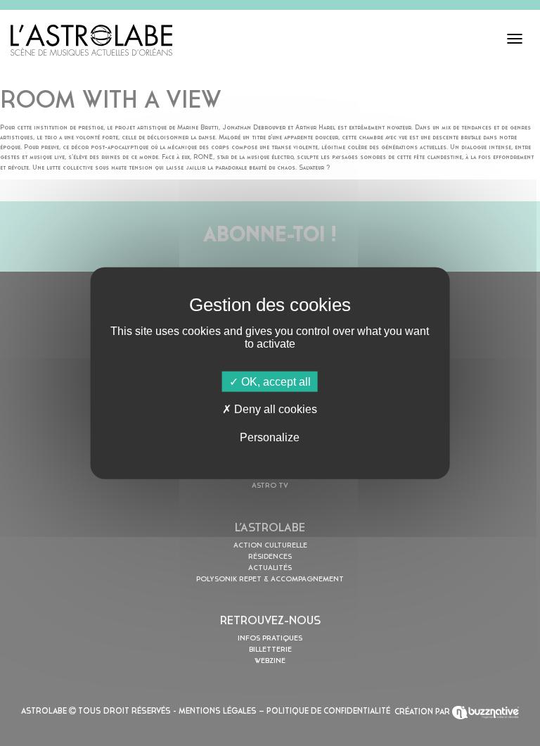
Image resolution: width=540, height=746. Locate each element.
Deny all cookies (274, 409)
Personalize (270, 437)
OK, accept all (274, 382)
